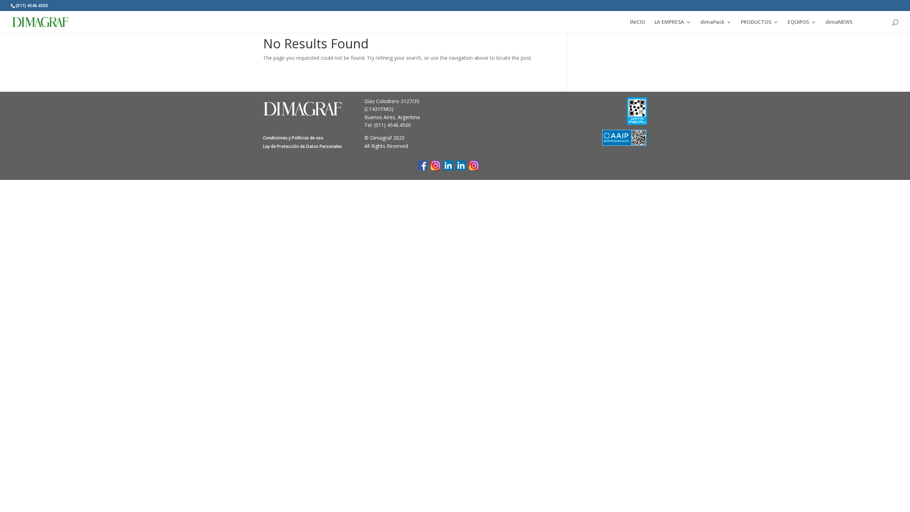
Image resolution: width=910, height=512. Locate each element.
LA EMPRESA (669, 22)
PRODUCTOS (756, 22)
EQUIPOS (798, 22)
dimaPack (712, 22)
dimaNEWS (838, 22)
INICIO (637, 22)
